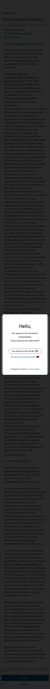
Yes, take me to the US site (23, 351)
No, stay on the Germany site (23, 357)
